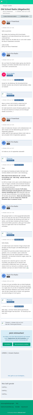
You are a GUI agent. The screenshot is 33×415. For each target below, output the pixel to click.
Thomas (7, 322)
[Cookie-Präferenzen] (30, 412)
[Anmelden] (26, 2)
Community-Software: (16, 412)
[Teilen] (30, 16)
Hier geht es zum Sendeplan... (16, 375)
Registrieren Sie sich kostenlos (17, 338)
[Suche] (22, 2)
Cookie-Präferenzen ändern (9, 16)
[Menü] (30, 2)
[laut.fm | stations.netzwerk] (4, 2)
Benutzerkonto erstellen (22, 344)
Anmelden (7, 344)
